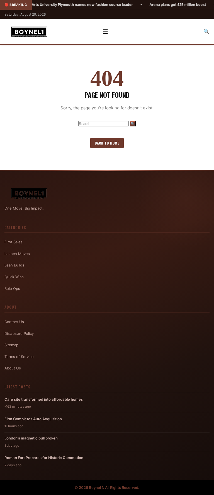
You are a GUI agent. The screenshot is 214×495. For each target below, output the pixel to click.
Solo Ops (12, 288)
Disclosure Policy (19, 333)
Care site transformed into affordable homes (43, 399)
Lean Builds (14, 265)
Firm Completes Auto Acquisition (33, 419)
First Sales (13, 242)
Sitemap (11, 345)
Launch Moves (17, 253)
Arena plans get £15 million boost (165, 5)
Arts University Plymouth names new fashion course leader (69, 5)
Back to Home (107, 143)
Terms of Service (19, 356)
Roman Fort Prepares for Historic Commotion (43, 457)
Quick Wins (14, 277)
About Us (12, 368)
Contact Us (14, 321)
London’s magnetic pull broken (31, 438)
